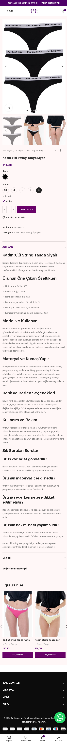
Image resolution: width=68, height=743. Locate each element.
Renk (5, 171)
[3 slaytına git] (34, 110)
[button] (5, 66)
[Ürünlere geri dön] (60, 151)
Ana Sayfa (7, 150)
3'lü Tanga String (35, 150)
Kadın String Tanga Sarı (47, 640)
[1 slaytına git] (27, 110)
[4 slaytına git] (37, 110)
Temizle (8, 196)
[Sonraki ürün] (64, 151)
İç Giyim (19, 150)
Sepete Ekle (27, 209)
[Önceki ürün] (56, 151)
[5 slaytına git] (40, 110)
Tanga (14, 644)
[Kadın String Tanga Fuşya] (17, 614)
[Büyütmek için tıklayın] (8, 107)
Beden (5, 184)
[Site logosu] (34, 11)
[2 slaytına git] (31, 110)
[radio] (5, 176)
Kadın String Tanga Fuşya (16, 640)
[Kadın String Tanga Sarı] (50, 614)
